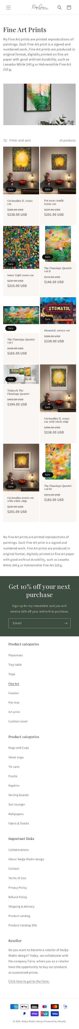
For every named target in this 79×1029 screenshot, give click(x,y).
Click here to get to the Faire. (29, 981)
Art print (14, 712)
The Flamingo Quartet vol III (58, 487)
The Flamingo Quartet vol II (58, 270)
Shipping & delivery (21, 906)
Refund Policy (17, 897)
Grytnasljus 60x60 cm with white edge (20, 499)
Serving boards (18, 795)
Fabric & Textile (18, 823)
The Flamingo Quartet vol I (21, 341)
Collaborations (18, 850)
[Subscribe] (65, 623)
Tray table (15, 664)
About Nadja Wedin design (26, 859)
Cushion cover (18, 721)
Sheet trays (16, 757)
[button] (8, 7)
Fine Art (13, 684)
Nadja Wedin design (33, 1021)
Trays (11, 674)
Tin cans (14, 767)
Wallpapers (16, 814)
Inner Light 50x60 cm (20, 275)
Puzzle (12, 776)
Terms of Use (17, 878)
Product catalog (19, 916)
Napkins (13, 785)
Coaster (13, 693)
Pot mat (13, 702)
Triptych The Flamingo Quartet (18, 392)
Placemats (15, 655)
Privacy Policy (17, 887)
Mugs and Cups (18, 748)
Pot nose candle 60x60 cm (54, 202)
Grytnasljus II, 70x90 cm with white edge (57, 420)
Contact (13, 868)
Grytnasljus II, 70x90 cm (20, 202)
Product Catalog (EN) (22, 925)
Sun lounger (16, 804)
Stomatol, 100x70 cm (57, 330)
